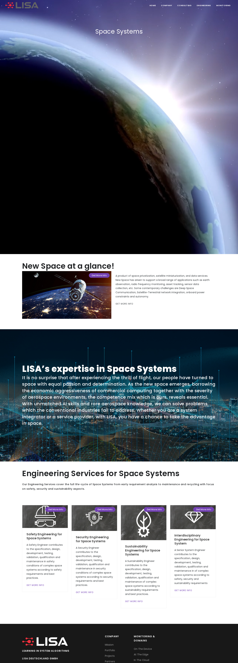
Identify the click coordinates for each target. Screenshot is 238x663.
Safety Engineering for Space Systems (44, 536)
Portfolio (110, 650)
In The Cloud (141, 660)
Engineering (204, 5)
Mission (109, 644)
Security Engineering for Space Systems (92, 539)
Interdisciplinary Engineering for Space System (191, 539)
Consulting (184, 5)
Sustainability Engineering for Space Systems (142, 550)
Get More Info (99, 275)
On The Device (143, 649)
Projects (110, 656)
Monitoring (223, 5)
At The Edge (141, 654)
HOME (152, 5)
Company (166, 5)
